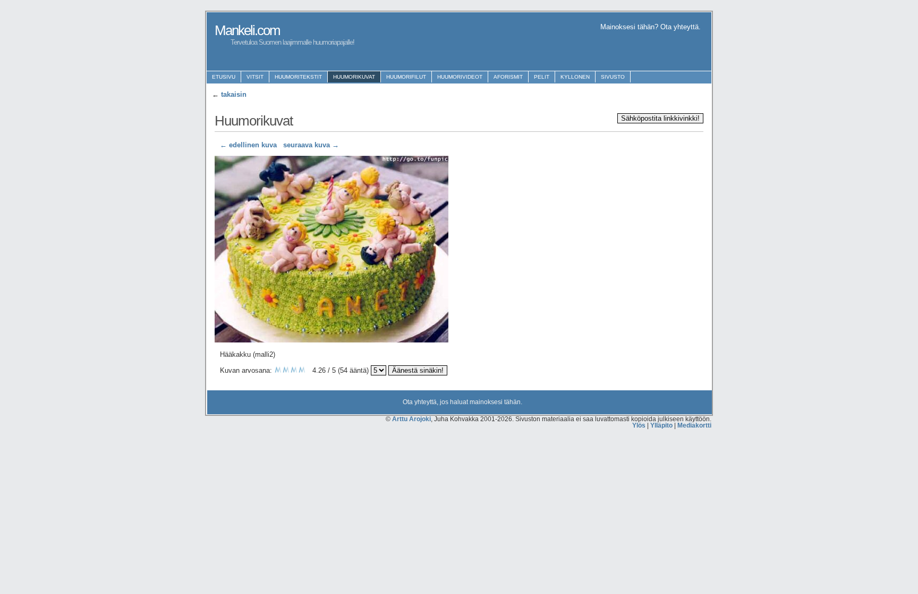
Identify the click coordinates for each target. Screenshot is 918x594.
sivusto (613, 77)
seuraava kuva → (311, 145)
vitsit (255, 77)
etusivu (223, 77)
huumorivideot (459, 77)
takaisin (233, 94)
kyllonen (575, 77)
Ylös (638, 425)
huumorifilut (406, 77)
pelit (541, 77)
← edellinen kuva (248, 145)
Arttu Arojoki (411, 419)
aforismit (508, 77)
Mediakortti (694, 425)
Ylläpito (661, 425)
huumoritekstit (298, 77)
